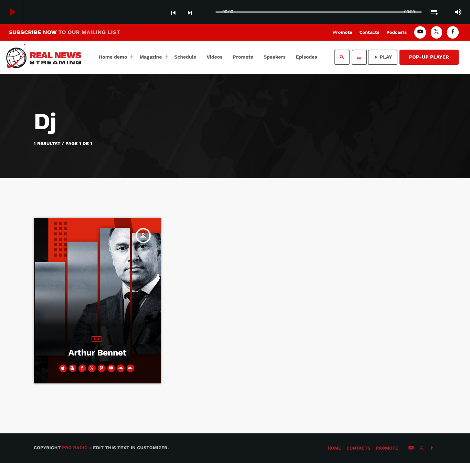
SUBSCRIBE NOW (64, 32)
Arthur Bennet (97, 353)
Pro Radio (75, 448)
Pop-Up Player (429, 57)
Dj (96, 339)
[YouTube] (420, 32)
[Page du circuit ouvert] (208, 12)
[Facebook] (453, 32)
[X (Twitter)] (436, 32)
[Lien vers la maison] (46, 57)
